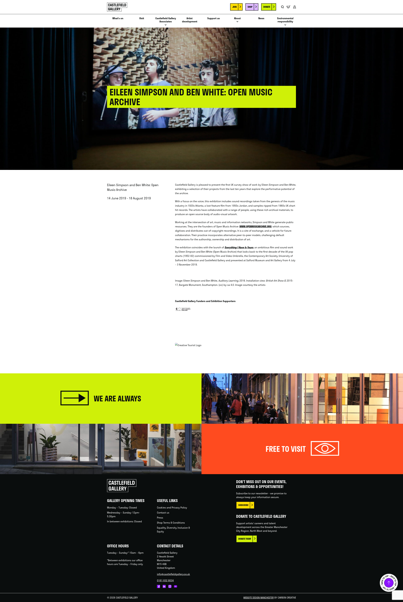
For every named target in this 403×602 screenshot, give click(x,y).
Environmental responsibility (285, 20)
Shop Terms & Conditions (171, 523)
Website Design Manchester (258, 597)
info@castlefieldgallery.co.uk (173, 574)
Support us (213, 18)
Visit (141, 18)
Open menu (165, 26)
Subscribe (243, 505)
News (261, 18)
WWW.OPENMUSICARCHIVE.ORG (255, 226)
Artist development (189, 20)
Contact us (163, 512)
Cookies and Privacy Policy (172, 507)
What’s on (117, 18)
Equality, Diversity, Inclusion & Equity (173, 529)
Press (160, 517)
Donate (266, 7)
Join (234, 7)
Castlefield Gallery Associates (165, 20)
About (237, 18)
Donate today (244, 538)
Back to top (389, 583)
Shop (250, 7)
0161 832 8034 (165, 580)
